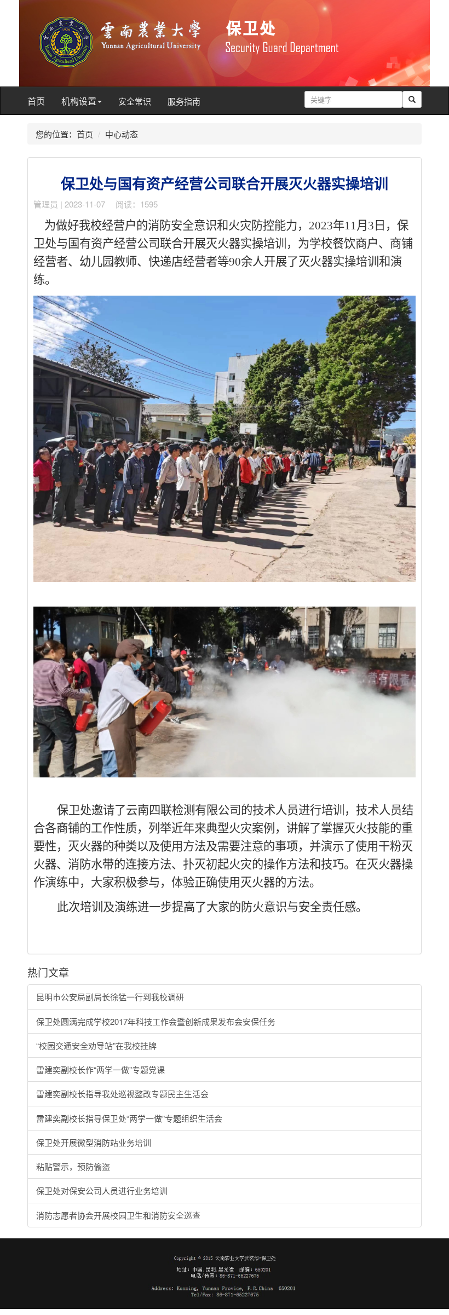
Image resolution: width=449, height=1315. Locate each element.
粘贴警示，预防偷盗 (73, 1166)
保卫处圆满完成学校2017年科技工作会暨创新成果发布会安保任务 (155, 1021)
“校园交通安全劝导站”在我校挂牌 (96, 1045)
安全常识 (134, 101)
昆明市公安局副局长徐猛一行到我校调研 (110, 996)
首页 (36, 101)
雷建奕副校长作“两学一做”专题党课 (100, 1069)
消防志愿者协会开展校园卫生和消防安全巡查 (118, 1215)
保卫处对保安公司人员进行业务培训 (102, 1190)
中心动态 (121, 134)
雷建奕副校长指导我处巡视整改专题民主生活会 (122, 1093)
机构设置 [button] (78, 101)
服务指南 (184, 101)
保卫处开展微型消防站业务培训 (93, 1142)
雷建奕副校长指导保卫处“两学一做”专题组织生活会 (129, 1118)
